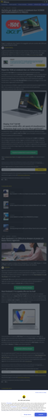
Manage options (27, 414)
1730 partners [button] (9, 403)
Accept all (41, 414)
